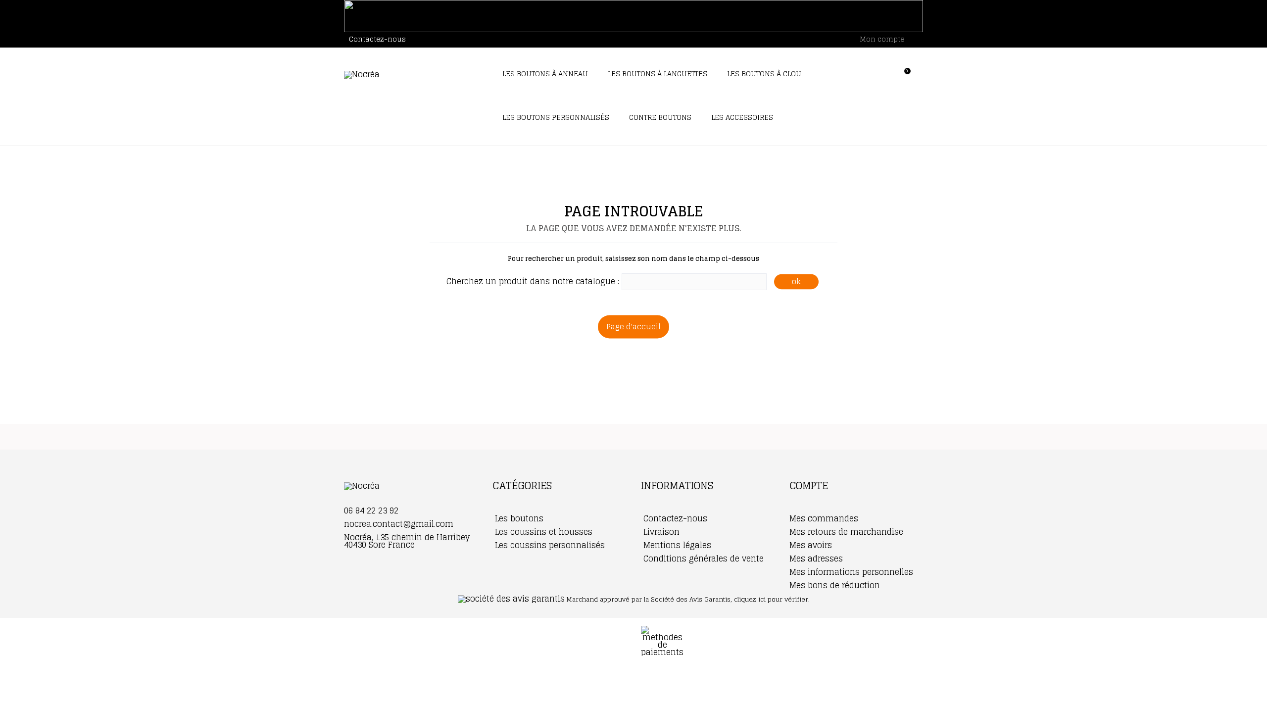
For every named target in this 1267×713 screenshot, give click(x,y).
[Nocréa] (411, 75)
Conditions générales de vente (702, 558)
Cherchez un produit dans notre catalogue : (532, 281)
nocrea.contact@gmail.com (398, 524)
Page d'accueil (633, 326)
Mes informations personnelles (851, 572)
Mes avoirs (810, 545)
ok (796, 281)
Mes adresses (816, 558)
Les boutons (517, 518)
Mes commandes (823, 518)
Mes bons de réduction (834, 585)
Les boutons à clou (764, 73)
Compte (808, 486)
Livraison (660, 532)
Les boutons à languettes (657, 73)
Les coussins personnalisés (548, 545)
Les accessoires (742, 117)
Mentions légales (676, 545)
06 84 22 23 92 (371, 510)
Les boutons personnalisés (555, 117)
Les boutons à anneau (545, 73)
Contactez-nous (377, 39)
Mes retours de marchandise (846, 532)
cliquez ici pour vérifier (771, 599)
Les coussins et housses (542, 532)
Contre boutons (660, 117)
